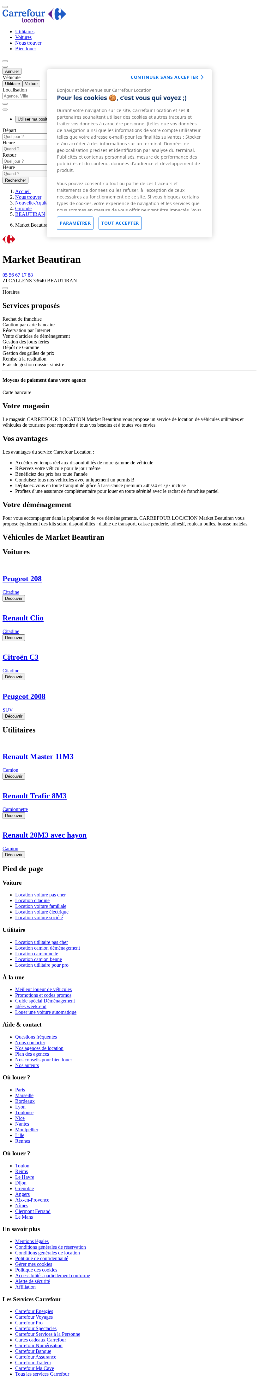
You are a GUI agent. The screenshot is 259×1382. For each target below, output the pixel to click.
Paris (20, 1089)
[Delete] (5, 104)
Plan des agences (32, 1054)
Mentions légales (32, 1241)
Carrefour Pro (29, 1322)
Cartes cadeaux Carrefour (40, 1339)
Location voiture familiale (40, 906)
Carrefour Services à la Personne (47, 1334)
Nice (20, 1118)
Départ (9, 130)
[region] (129, 153)
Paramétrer (75, 223)
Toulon (22, 1165)
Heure (9, 142)
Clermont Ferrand (33, 1211)
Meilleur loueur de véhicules (43, 989)
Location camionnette (36, 953)
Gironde (23, 208)
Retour (9, 155)
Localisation (15, 89)
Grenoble (24, 1188)
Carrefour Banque (33, 1351)
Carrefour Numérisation (39, 1345)
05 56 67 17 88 (18, 275)
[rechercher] (5, 109)
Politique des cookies (36, 1269)
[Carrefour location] (34, 20)
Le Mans (24, 1217)
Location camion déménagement (47, 948)
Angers (22, 1194)
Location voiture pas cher (40, 894)
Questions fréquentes (36, 1037)
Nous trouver (28, 43)
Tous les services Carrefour (42, 1374)
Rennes (22, 1141)
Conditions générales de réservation (50, 1247)
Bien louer (25, 48)
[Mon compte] (5, 61)
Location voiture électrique (42, 911)
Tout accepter (120, 223)
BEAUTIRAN (30, 214)
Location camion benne (38, 959)
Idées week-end (30, 1006)
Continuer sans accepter (164, 77)
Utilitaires (24, 31)
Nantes (22, 1124)
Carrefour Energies (34, 1311)
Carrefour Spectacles (36, 1328)
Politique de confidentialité (41, 1258)
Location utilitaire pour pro (42, 965)
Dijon (21, 1182)
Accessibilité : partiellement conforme (52, 1275)
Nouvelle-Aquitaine (35, 202)
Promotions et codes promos (43, 995)
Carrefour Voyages (34, 1317)
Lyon (20, 1106)
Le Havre (24, 1177)
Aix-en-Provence (32, 1200)
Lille (19, 1135)
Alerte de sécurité (32, 1281)
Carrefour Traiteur (33, 1362)
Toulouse (24, 1112)
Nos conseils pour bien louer (43, 1059)
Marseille (24, 1095)
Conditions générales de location (47, 1252)
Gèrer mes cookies (33, 1264)
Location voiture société (39, 917)
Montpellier (26, 1129)
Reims (21, 1171)
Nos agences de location (39, 1048)
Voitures (23, 37)
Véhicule (12, 77)
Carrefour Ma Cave (34, 1368)
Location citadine (32, 900)
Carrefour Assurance (35, 1357)
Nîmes (21, 1205)
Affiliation (25, 1287)
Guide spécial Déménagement (45, 1000)
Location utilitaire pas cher (41, 942)
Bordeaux (25, 1101)
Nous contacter (30, 1042)
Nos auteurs (27, 1065)
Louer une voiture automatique (45, 1012)
